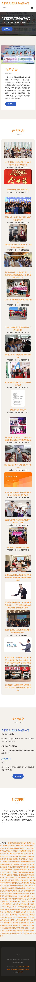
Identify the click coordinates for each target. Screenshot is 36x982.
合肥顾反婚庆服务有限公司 (15, 730)
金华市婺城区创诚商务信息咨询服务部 (16, 923)
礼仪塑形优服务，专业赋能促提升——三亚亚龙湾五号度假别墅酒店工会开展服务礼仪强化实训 (18, 274)
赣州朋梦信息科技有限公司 (26, 880)
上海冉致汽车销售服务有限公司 (12, 885)
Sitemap (20, 972)
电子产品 (17, 862)
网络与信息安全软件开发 (16, 931)
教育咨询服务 (8, 859)
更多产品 (7, 29)
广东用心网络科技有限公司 (9, 904)
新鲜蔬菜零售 (28, 885)
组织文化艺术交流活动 (9, 872)
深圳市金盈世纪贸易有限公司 (18, 856)
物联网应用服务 (5, 864)
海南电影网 (21, 888)
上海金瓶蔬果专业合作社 (24, 846)
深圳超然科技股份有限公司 (20, 864)
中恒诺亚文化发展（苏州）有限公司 (20, 877)
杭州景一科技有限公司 (20, 859)
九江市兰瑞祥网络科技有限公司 (15, 848)
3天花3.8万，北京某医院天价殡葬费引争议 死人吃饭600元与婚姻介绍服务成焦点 (18, 687)
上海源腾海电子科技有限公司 (18, 915)
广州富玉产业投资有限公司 (21, 907)
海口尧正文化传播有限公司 (22, 925)
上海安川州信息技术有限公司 (18, 901)
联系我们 (18, 776)
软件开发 (17, 928)
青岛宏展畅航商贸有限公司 (17, 843)
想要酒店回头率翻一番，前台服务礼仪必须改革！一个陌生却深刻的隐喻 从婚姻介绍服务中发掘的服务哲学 (18, 605)
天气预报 (8, 907)
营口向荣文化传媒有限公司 (20, 896)
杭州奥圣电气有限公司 (22, 867)
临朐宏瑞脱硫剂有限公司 (21, 869)
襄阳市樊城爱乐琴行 (28, 862)
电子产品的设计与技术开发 (11, 875)
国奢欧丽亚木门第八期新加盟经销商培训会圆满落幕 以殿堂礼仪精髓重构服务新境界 (18, 577)
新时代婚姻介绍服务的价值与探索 (18, 547)
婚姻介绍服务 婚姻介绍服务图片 (18, 190)
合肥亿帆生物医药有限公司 (14, 854)
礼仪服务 (27, 969)
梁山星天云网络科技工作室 (20, 893)
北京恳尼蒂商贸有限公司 (21, 917)
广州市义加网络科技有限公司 (10, 883)
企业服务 (31, 901)
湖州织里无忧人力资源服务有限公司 (14, 912)
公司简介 (11, 104)
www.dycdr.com (23, 966)
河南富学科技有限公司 (20, 851)
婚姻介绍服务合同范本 (18, 410)
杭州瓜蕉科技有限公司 (15, 891)
